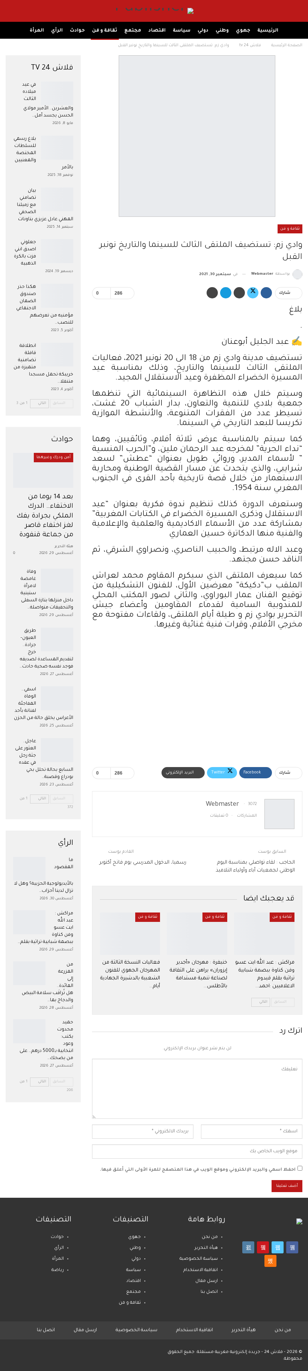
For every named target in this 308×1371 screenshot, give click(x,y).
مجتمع (132, 30)
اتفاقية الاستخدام (200, 1270)
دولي (203, 30)
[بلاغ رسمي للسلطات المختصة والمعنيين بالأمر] (57, 148)
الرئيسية (267, 30)
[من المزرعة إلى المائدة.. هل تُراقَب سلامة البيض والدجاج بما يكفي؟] (29, 973)
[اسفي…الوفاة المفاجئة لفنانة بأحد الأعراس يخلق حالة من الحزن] (57, 698)
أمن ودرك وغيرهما (53, 457)
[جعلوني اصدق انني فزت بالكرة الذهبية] (57, 251)
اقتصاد (157, 30)
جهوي (243, 30)
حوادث (77, 30)
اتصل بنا (209, 1292)
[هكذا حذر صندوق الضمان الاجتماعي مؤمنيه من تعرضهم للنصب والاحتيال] (57, 296)
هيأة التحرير (206, 1248)
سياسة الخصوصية (199, 1259)
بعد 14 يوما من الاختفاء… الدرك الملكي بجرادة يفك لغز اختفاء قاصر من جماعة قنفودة (45, 516)
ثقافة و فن (104, 30)
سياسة (181, 30)
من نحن (210, 1237)
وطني (222, 30)
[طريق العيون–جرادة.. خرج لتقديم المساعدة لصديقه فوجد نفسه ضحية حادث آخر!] (57, 640)
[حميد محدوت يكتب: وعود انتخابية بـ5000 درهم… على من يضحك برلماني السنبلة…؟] (29, 1031)
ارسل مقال (206, 1281)
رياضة (57, 1270)
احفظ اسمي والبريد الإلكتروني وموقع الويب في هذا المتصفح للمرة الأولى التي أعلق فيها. (198, 1170)
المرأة (37, 30)
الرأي (57, 30)
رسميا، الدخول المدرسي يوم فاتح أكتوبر (143, 863)
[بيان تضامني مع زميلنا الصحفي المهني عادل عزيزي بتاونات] (57, 200)
